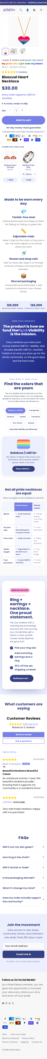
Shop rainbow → (23, 469)
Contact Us (37, 1042)
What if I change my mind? (19, 888)
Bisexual (10, 417)
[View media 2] (13, 51)
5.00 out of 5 (30, 724)
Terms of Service (10, 1042)
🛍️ (34, 10)
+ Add (10, 180)
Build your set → (21, 678)
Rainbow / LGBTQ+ (15, 410)
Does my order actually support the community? (22, 899)
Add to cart (23, 120)
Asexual (31, 423)
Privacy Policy (28, 1038)
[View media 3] (22, 51)
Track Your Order (18, 1034)
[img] (9, 759)
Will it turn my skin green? (18, 847)
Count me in (23, 954)
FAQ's (4, 1034)
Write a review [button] (23, 734)
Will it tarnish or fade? (16, 867)
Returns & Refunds (10, 1038)
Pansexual (35, 417)
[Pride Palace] (9, 10)
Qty (4, 110)
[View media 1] (5, 51)
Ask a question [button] (23, 741)
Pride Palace (14, 1050)
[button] (9, 72)
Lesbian (23, 417)
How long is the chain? (16, 857)
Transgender (34, 410)
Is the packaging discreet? (19, 877)
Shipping (24, 1042)
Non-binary (17, 423)
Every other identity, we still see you (23, 429)
